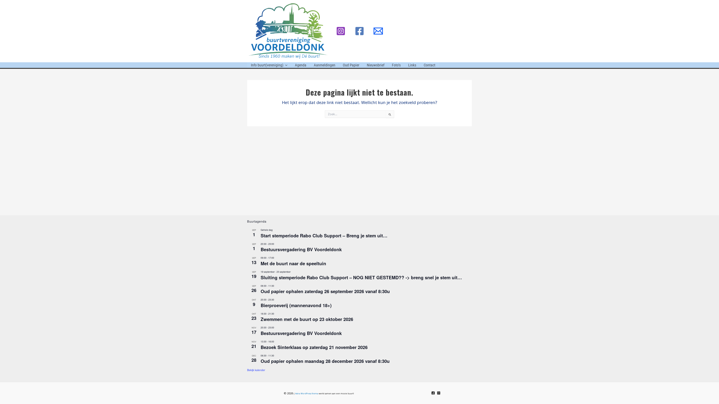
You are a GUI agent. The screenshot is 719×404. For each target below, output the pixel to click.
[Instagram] (340, 31)
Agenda (300, 65)
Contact (429, 65)
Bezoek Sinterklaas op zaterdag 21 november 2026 (314, 347)
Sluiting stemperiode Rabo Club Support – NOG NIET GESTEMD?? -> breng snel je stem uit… (361, 277)
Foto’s (396, 65)
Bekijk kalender (256, 370)
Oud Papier (351, 65)
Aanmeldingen (324, 65)
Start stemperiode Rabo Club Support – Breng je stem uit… (324, 235)
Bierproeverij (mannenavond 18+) (296, 305)
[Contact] (378, 31)
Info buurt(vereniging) (267, 65)
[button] (285, 65)
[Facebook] (359, 31)
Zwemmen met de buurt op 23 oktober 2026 (307, 319)
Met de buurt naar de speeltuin (293, 263)
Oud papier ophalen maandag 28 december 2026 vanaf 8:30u (325, 361)
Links (412, 65)
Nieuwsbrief (375, 65)
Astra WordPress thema (306, 393)
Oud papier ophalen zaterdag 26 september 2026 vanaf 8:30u (325, 291)
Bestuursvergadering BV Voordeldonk (301, 249)
